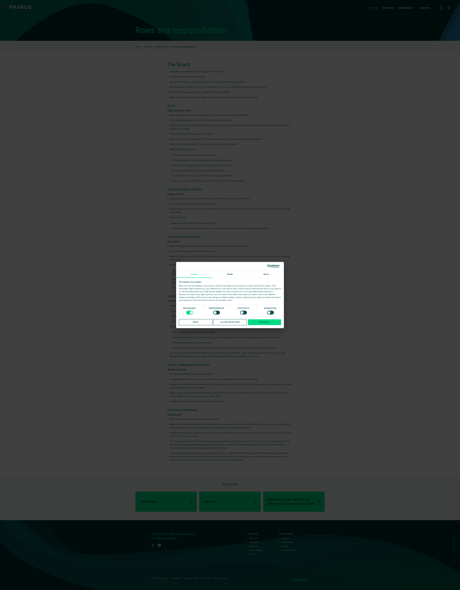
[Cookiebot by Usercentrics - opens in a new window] (270, 266)
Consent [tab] (194, 274)
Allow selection (230, 322)
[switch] (216, 312)
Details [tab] (230, 274)
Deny (195, 322)
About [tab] (266, 274)
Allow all (264, 322)
